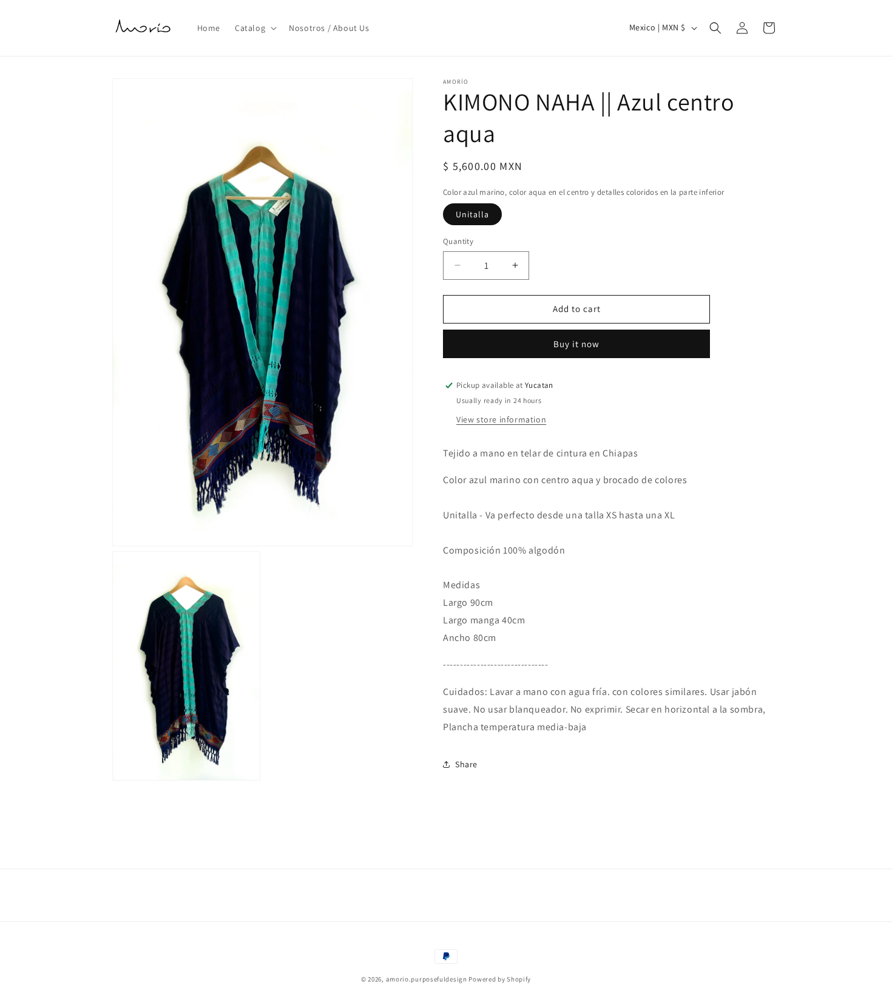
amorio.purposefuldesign (426, 979)
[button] (255, 28)
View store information (501, 418)
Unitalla (472, 214)
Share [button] (466, 764)
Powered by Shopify (499, 979)
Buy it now (576, 344)
